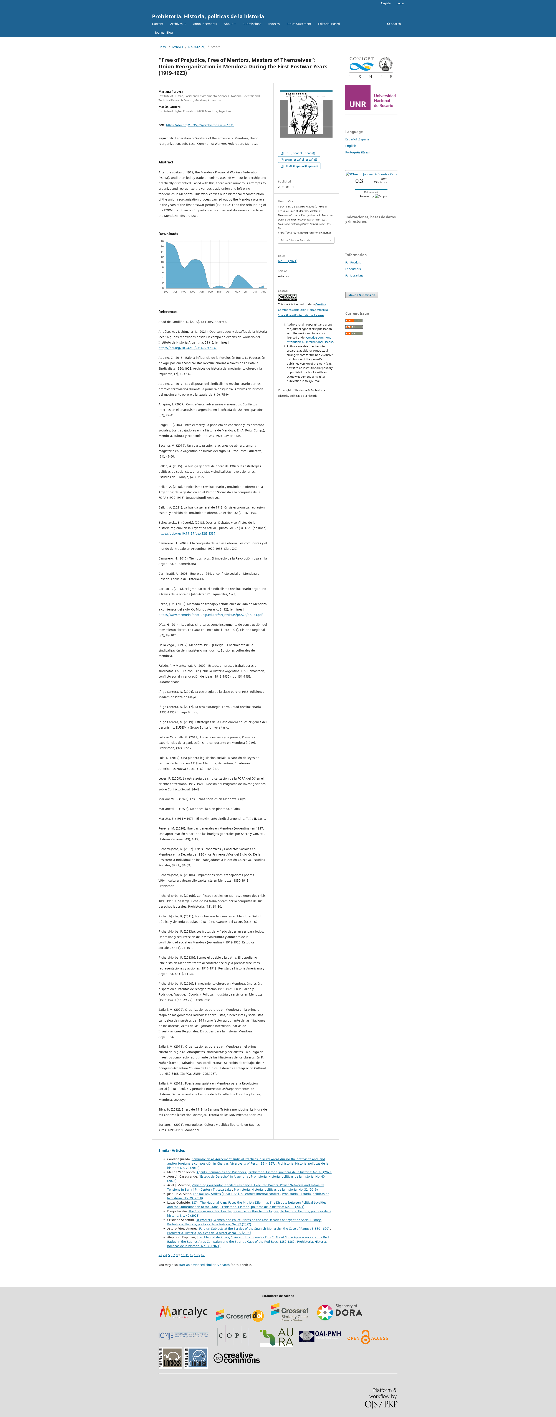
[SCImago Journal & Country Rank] (371, 174)
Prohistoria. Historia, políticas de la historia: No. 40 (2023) (290, 1172)
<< (160, 1255)
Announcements (205, 24)
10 (183, 1255)
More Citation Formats (295, 240)
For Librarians (354, 275)
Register (386, 3)
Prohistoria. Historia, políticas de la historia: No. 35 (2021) (262, 1207)
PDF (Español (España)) (299, 153)
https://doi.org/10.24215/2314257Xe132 (188, 348)
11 (187, 1255)
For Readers (353, 262)
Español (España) (358, 139)
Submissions (252, 24)
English (350, 146)
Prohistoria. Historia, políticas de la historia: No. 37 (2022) (209, 1224)
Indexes (274, 24)
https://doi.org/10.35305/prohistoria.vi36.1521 (200, 125)
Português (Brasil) (358, 152)
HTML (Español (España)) (301, 166)
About (228, 24)
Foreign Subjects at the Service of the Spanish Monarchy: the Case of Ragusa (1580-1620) (264, 1228)
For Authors (353, 269)
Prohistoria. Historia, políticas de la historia (208, 16)
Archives (177, 24)
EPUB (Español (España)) (300, 159)
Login (400, 3)
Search (395, 24)
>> (203, 1255)
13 (196, 1255)
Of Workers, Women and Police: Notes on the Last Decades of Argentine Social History (258, 1220)
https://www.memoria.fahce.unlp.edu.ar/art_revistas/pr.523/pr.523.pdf (211, 615)
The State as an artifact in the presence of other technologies (234, 1211)
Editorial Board (329, 24)
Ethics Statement (299, 24)
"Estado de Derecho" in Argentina (224, 1176)
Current (157, 24)
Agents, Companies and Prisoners (222, 1172)
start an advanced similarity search (204, 1265)
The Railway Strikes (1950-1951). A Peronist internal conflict (236, 1194)
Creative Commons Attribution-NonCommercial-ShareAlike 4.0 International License (303, 309)
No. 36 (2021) (196, 47)
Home (163, 47)
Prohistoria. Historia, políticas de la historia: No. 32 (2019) (276, 1189)
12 (191, 1255)
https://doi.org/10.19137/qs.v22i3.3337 (187, 533)
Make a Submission (361, 295)
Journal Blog (164, 32)
